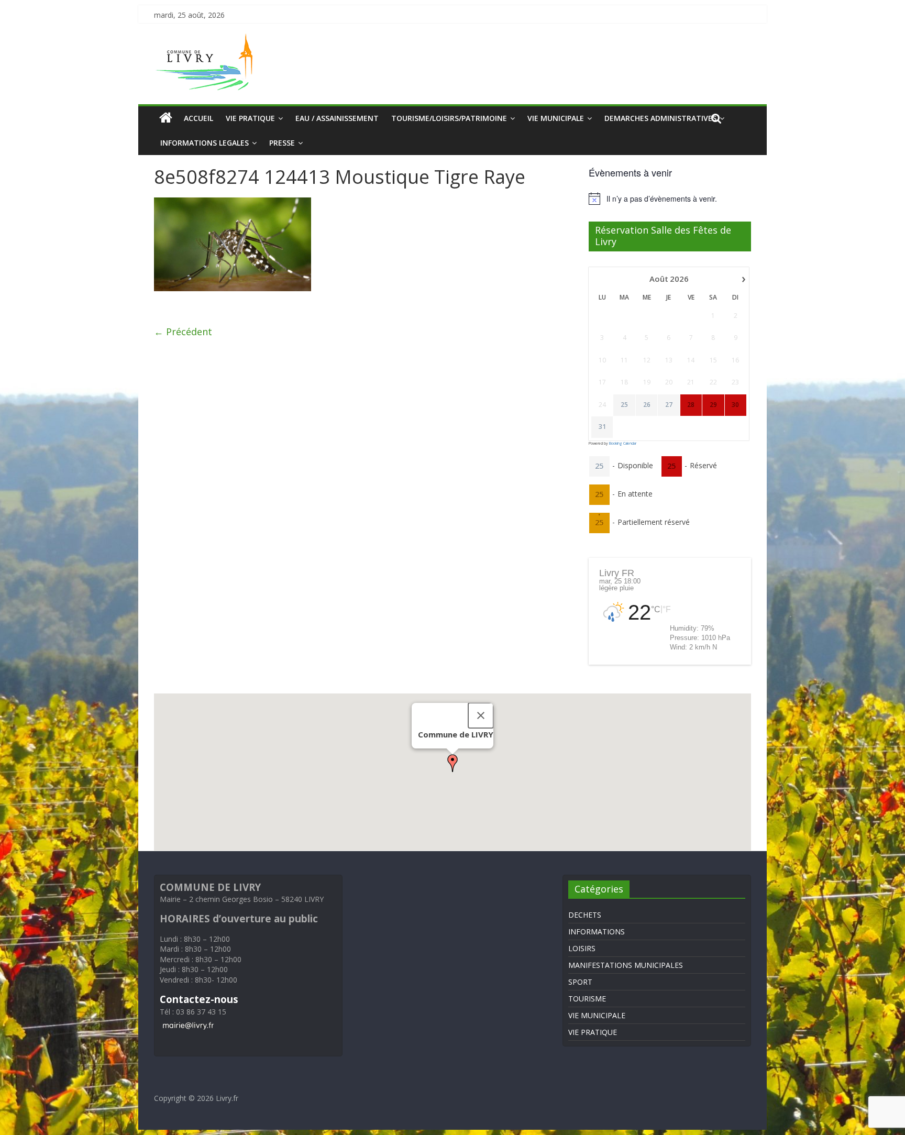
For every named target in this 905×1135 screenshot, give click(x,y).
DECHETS (584, 915)
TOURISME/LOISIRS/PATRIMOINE (449, 118)
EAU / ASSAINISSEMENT (337, 118)
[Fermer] (480, 715)
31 (602, 427)
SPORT (580, 982)
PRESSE (282, 143)
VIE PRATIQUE (250, 118)
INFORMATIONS (596, 931)
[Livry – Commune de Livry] (206, 40)
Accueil (198, 118)
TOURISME (587, 999)
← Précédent (183, 331)
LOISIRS (581, 948)
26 (646, 405)
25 (624, 405)
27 (668, 405)
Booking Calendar (622, 443)
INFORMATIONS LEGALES (204, 143)
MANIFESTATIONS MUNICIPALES (625, 965)
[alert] (670, 198)
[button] (452, 763)
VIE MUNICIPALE (555, 118)
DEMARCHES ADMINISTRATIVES (660, 118)
